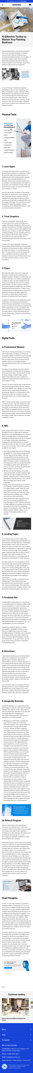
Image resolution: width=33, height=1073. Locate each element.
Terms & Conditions (12, 1065)
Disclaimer (19, 1066)
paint (9, 63)
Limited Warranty (12, 1066)
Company (6, 1040)
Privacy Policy (19, 1065)
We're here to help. (9, 1045)
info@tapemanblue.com (13, 1057)
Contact (22, 1048)
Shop (4, 1029)
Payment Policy (26, 1065)
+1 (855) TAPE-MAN (13, 1054)
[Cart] (30, 5)
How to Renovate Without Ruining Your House (13, 1019)
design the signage (15, 204)
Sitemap (23, 1066)
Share (3, 987)
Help (4, 1035)
